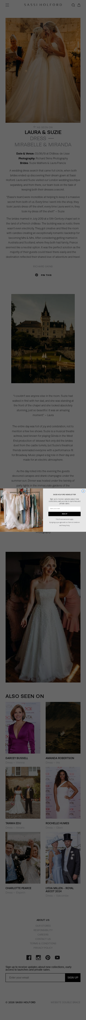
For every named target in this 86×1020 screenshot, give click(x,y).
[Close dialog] (83, 491)
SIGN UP (64, 514)
